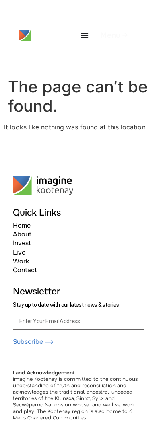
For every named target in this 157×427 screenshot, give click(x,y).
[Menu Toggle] (85, 35)
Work (21, 261)
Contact (25, 270)
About (22, 234)
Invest (22, 243)
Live (19, 252)
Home (22, 225)
